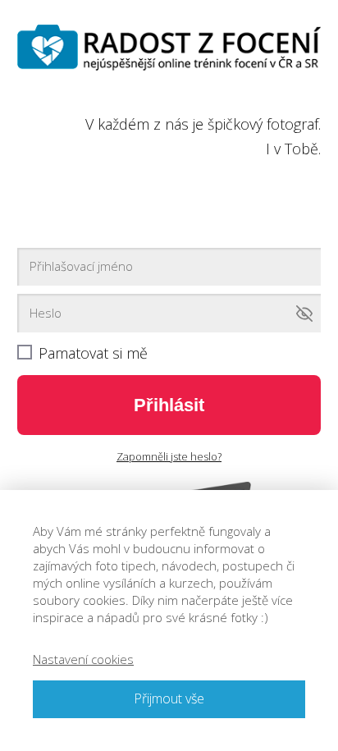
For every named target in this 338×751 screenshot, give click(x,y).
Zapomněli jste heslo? (169, 456)
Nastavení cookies (83, 659)
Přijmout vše (169, 698)
